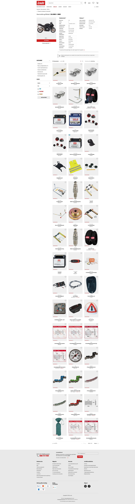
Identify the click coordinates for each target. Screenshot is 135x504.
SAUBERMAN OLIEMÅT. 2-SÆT (60, 319)
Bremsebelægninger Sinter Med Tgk (75, 343)
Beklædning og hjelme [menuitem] (41, 6)
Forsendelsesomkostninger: (61, 499)
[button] (81, 3)
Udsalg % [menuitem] (55, 6)
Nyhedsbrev (39, 470)
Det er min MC (46, 40)
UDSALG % (41, 91)
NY (40, 88)
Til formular (63, 56)
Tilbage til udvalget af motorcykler (43, 11)
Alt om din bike (55, 470)
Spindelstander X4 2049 (75, 107)
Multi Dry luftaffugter (59, 438)
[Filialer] (85, 3)
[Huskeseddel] (93, 3)
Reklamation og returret (72, 472)
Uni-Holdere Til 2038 (59, 83)
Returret (85, 468)
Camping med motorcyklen (57, 473)
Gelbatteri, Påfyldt (75, 130)
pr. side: (61, 61)
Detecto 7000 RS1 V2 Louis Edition (75, 319)
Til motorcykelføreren (56, 472)
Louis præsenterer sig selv (73, 463)
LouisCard (38, 473)
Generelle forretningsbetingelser (90, 465)
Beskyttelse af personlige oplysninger (91, 467)
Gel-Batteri (59, 272)
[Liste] (83, 61)
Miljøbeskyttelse (87, 473)
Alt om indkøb (70, 467)
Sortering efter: (87, 61)
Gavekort (38, 472)
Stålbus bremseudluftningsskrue (75, 201)
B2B (37, 465)
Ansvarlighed (70, 475)
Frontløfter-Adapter (59, 201)
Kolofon (85, 463)
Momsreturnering (71, 473)
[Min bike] (89, 3)
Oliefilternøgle (75, 225)
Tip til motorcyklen (55, 465)
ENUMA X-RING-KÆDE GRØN (75, 390)
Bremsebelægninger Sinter (91, 414)
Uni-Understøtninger (91, 225)
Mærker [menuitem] (60, 6)
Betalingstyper (71, 470)
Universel (91, 201)
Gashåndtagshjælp (91, 154)
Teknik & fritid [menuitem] (49, 6)
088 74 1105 (44, 456)
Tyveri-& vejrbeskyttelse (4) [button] (42, 67)
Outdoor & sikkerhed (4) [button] (41, 69)
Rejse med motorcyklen (56, 468)
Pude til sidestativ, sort (91, 296)
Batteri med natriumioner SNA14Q (75, 154)
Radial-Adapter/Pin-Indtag (59, 248)
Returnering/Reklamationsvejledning (43, 475)
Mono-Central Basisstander (59, 225)
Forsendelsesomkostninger (73, 468)
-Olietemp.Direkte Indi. (75, 367)
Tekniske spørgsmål (40, 467)
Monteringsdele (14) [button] (41, 75)
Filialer (69, 465)
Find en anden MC (45, 43)
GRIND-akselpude (91, 130)
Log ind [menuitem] (97, 6)
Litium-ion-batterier (59, 130)
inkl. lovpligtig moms (68, 498)
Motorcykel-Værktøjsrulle (59, 296)
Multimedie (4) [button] (40, 71)
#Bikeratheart (54, 467)
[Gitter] (81, 61)
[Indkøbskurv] (97, 3)
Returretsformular (87, 470)
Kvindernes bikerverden (56, 463)
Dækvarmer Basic (91, 248)
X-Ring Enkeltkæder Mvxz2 (91, 367)
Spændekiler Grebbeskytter (75, 83)
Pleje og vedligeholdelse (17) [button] (42, 65)
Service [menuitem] (69, 6)
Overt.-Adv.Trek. (91, 319)
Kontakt (38, 463)
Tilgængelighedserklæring (89, 472)
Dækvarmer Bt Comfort (91, 107)
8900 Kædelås (75, 296)
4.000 (75, 272)
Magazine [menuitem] (65, 6)
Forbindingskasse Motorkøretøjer (91, 272)
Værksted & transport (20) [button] (42, 73)
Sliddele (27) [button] (39, 63)
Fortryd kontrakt (40, 477)
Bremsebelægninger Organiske (60, 343)
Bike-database (39, 468)
